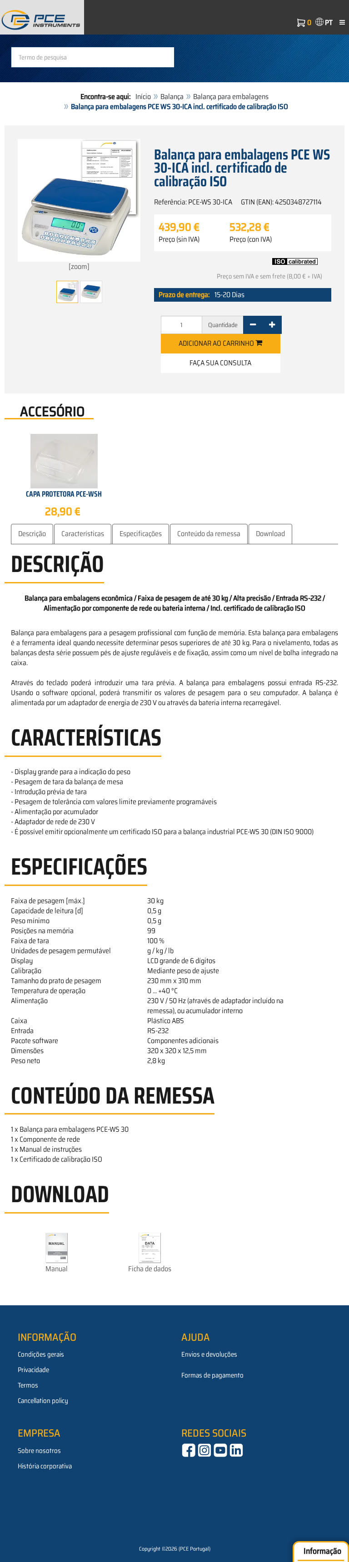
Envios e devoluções (209, 1354)
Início (143, 96)
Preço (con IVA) (250, 239)
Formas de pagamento (212, 1375)
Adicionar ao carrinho (217, 343)
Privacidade (33, 1369)
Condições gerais (41, 1354)
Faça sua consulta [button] (220, 362)
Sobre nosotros (39, 1450)
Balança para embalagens (231, 96)
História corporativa (45, 1466)
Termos (28, 1385)
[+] (272, 325)
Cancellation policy (43, 1400)
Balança (172, 96)
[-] (253, 325)
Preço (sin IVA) (179, 239)
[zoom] (79, 266)
